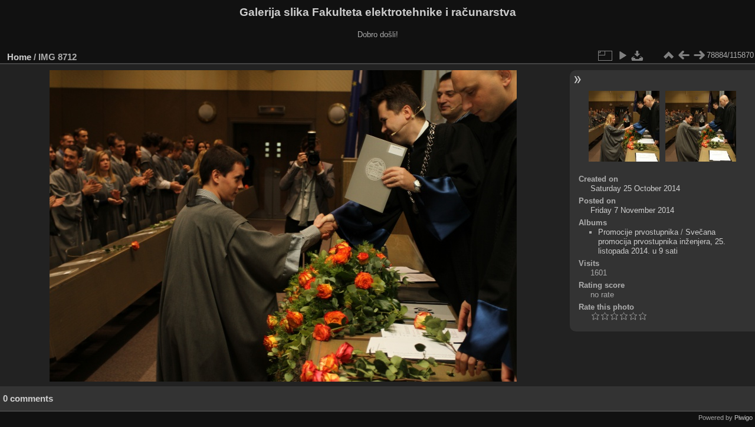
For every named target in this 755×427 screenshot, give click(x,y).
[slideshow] (622, 55)
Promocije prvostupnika (638, 232)
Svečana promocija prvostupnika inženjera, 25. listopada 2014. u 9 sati (662, 241)
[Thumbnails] (668, 55)
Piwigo (743, 417)
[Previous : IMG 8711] (683, 55)
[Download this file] (637, 55)
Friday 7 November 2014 (632, 210)
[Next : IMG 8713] (699, 55)
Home (19, 57)
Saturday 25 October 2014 (635, 188)
